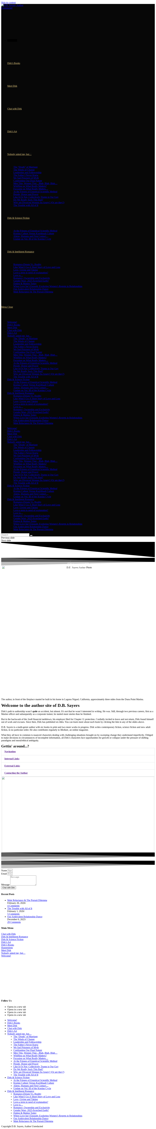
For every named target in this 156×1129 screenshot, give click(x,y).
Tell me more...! (78, 564)
